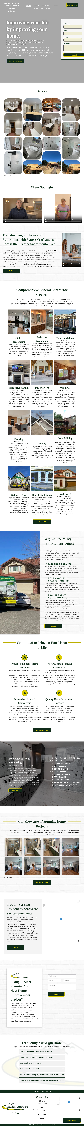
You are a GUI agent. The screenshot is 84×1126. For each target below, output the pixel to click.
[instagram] (18, 1113)
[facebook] (15, 1113)
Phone (65, 37)
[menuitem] (28, 5)
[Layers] (78, 901)
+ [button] (44, 901)
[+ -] (61, 921)
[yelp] (12, 1113)
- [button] (44, 903)
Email (65, 30)
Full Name (67, 24)
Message (66, 43)
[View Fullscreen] (44, 907)
